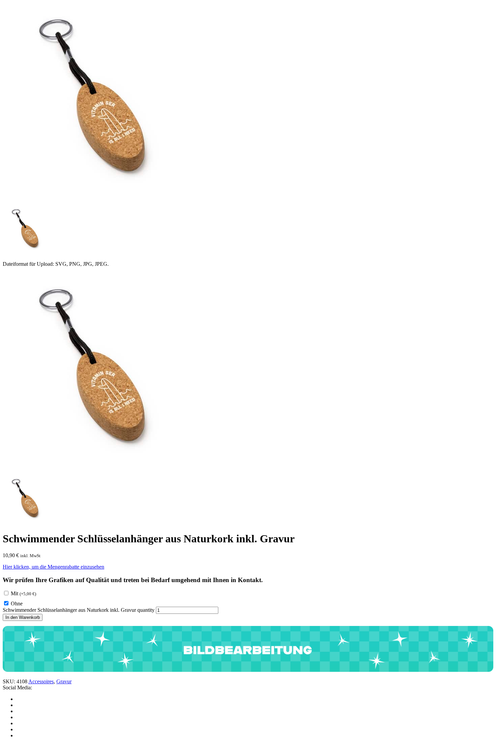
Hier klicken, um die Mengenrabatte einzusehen (53, 567)
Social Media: (17, 687)
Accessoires (41, 681)
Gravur (64, 681)
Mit (23, 593)
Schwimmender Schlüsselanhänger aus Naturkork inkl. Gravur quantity (79, 610)
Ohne (17, 603)
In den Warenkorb (22, 617)
